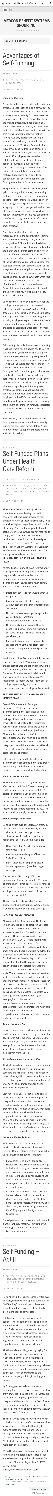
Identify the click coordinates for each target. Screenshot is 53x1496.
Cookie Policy (9, 1484)
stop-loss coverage (25, 1282)
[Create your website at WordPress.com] (26, 3)
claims (19, 1276)
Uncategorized (34, 479)
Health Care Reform (16, 479)
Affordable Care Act (16, 485)
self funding (32, 80)
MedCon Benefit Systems (30, 1279)
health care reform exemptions (22, 488)
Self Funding (12, 73)
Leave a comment (14, 89)
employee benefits (15, 80)
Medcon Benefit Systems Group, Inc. (26, 23)
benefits (10, 1276)
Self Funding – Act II (21, 1255)
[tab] (5, 9)
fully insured (30, 1276)
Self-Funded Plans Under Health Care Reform (25, 461)
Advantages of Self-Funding (21, 59)
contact (35, 1227)
